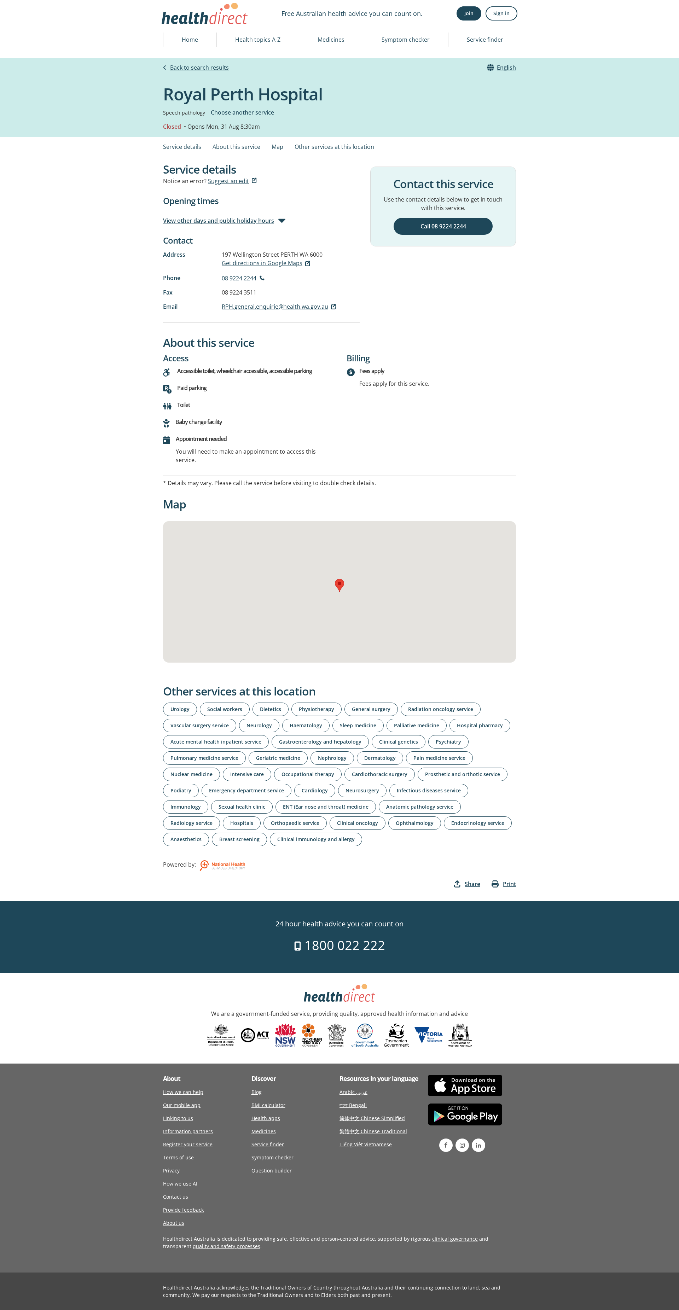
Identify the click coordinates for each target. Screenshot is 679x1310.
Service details (182, 147)
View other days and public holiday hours (218, 221)
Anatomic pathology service (419, 806)
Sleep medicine (358, 725)
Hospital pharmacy (480, 725)
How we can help (183, 1092)
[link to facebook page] (446, 1145)
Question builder (271, 1170)
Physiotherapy (316, 709)
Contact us (175, 1196)
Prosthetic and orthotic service (462, 774)
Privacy (171, 1170)
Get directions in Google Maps (262, 263)
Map (277, 147)
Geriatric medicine (278, 758)
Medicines (331, 39)
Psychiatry (448, 741)
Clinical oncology (357, 823)
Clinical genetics (398, 741)
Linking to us (178, 1118)
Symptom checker (406, 39)
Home (190, 39)
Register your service (188, 1144)
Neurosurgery (362, 790)
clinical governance (455, 1238)
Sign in (501, 13)
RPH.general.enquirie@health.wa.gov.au (275, 306)
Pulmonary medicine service (204, 758)
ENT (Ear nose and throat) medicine (325, 806)
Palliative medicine (416, 725)
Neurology (259, 725)
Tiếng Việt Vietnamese (366, 1144)
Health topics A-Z (257, 39)
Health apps (265, 1118)
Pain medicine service (439, 758)
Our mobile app (182, 1105)
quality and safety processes (226, 1246)
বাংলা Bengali (353, 1105)
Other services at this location (334, 147)
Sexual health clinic (242, 806)
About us (173, 1222)
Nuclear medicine (191, 774)
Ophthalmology (415, 823)
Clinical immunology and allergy (316, 839)
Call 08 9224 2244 (443, 226)
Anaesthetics (186, 839)
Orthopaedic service (295, 823)
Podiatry (180, 790)
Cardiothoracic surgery (379, 774)
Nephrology (332, 758)
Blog (256, 1092)
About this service (236, 147)
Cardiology (315, 790)
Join (469, 13)
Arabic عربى (353, 1092)
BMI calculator (268, 1105)
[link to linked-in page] (478, 1145)
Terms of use (178, 1157)
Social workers (224, 709)
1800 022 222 (343, 945)
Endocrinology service (477, 823)
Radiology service (191, 823)
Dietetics (270, 709)
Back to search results (199, 67)
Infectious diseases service (429, 790)
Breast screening (239, 839)
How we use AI (180, 1183)
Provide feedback (183, 1209)
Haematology (306, 725)
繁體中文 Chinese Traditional (373, 1131)
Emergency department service (246, 790)
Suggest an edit (228, 181)
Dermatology (380, 758)
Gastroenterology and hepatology (320, 741)
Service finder (485, 39)
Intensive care (247, 774)
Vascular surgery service (199, 725)
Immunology (185, 806)
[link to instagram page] (462, 1145)
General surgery (371, 709)
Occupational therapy (308, 774)
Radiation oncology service (440, 709)
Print (509, 884)
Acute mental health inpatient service (215, 741)
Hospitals (241, 823)
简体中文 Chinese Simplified (372, 1118)
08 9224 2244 (239, 278)
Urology (180, 709)
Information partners (188, 1131)
